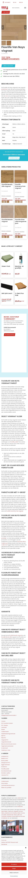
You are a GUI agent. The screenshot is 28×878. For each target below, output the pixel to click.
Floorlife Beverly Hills (6, 637)
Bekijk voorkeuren (14, 872)
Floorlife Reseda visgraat (15, 635)
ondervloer (4, 545)
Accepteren (14, 864)
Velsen (15, 814)
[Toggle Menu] (25, 7)
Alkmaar (19, 814)
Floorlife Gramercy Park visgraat (14, 511)
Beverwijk (22, 809)
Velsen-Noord (20, 813)
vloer (6, 96)
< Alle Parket (6, 12)
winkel (19, 798)
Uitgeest (16, 811)
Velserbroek (10, 814)
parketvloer (4, 89)
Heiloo (3, 813)
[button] (26, 847)
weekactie (20, 806)
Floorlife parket (14, 442)
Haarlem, (9, 816)
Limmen (21, 811)
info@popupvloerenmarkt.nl (8, 715)
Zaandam (4, 816)
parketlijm (4, 538)
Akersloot (7, 813)
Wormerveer (21, 816)
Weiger (14, 868)
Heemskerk (4, 811)
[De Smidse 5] (4, 2)
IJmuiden (3, 814)
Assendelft (15, 816)
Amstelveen (4, 818)
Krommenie (14, 813)
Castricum (10, 811)
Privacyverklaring (14, 876)
